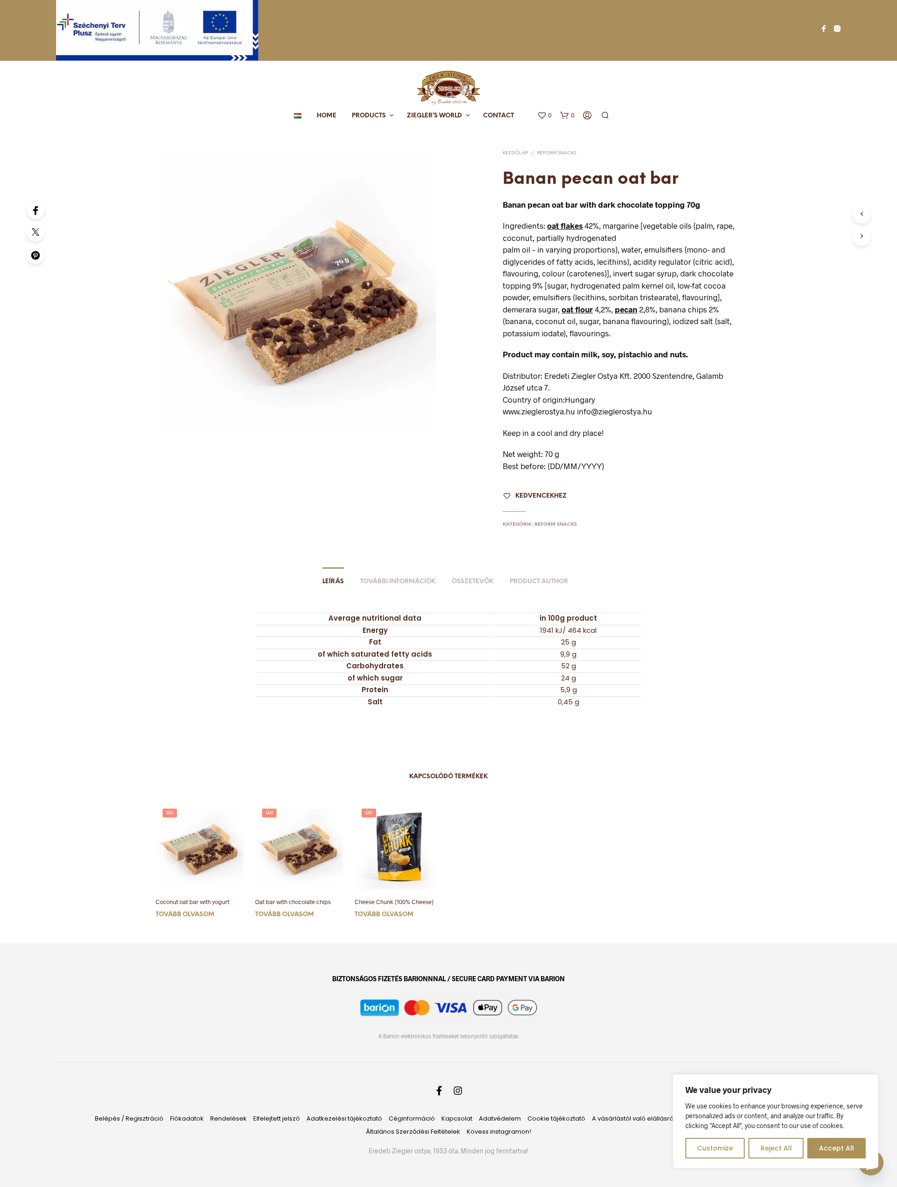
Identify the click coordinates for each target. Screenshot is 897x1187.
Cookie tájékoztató (556, 1118)
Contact (498, 116)
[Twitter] (35, 232)
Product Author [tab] (539, 582)
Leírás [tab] (333, 582)
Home (326, 116)
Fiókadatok (187, 1118)
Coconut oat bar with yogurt (192, 901)
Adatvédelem (500, 1118)
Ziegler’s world (434, 116)
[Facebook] (35, 210)
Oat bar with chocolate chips (293, 901)
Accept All (836, 1148)
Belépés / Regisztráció (129, 1118)
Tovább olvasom (185, 915)
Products (369, 116)
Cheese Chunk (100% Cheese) (394, 901)
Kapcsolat (456, 1118)
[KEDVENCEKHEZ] (199, 876)
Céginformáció (412, 1118)
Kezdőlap (515, 153)
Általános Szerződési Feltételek (413, 1131)
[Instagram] (837, 28)
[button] (544, 115)
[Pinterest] (35, 255)
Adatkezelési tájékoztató (344, 1118)
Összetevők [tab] (472, 582)
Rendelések (228, 1118)
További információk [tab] (397, 582)
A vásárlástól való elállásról (633, 1118)
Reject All (776, 1148)
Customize (715, 1148)
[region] (775, 1121)
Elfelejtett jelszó (276, 1118)
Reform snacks (556, 153)
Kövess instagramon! (499, 1131)
